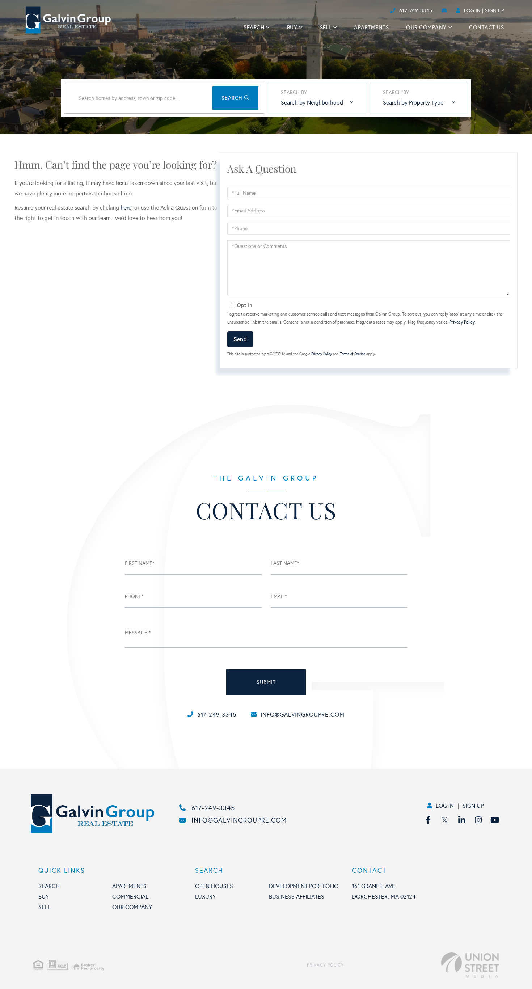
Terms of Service (352, 354)
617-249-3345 (415, 11)
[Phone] (376, 11)
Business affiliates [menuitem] (296, 896)
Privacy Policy (462, 322)
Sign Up (494, 11)
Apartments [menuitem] (371, 27)
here (126, 207)
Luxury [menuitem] (205, 896)
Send (240, 339)
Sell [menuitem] (326, 27)
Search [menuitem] (254, 27)
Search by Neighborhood (312, 102)
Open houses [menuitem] (214, 886)
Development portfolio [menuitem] (303, 886)
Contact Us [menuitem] (486, 27)
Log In (472, 11)
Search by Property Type (413, 102)
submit (266, 682)
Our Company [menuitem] (426, 27)
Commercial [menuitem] (130, 896)
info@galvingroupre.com (303, 714)
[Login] (387, 11)
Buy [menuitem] (292, 27)
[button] (235, 98)
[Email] (382, 11)
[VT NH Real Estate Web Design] (421, 965)
